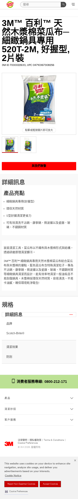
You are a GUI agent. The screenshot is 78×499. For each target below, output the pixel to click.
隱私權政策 (35, 440)
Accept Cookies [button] (50, 484)
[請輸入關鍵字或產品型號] (63, 4)
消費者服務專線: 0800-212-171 (41, 382)
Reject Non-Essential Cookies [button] (21, 484)
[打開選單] (73, 4)
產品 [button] (7, 398)
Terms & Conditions (54, 440)
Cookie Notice (13, 475)
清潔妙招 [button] (10, 409)
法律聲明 (22, 440)
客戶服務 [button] (10, 420)
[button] (16, 492)
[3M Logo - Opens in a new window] (10, 4)
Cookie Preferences (28, 443)
